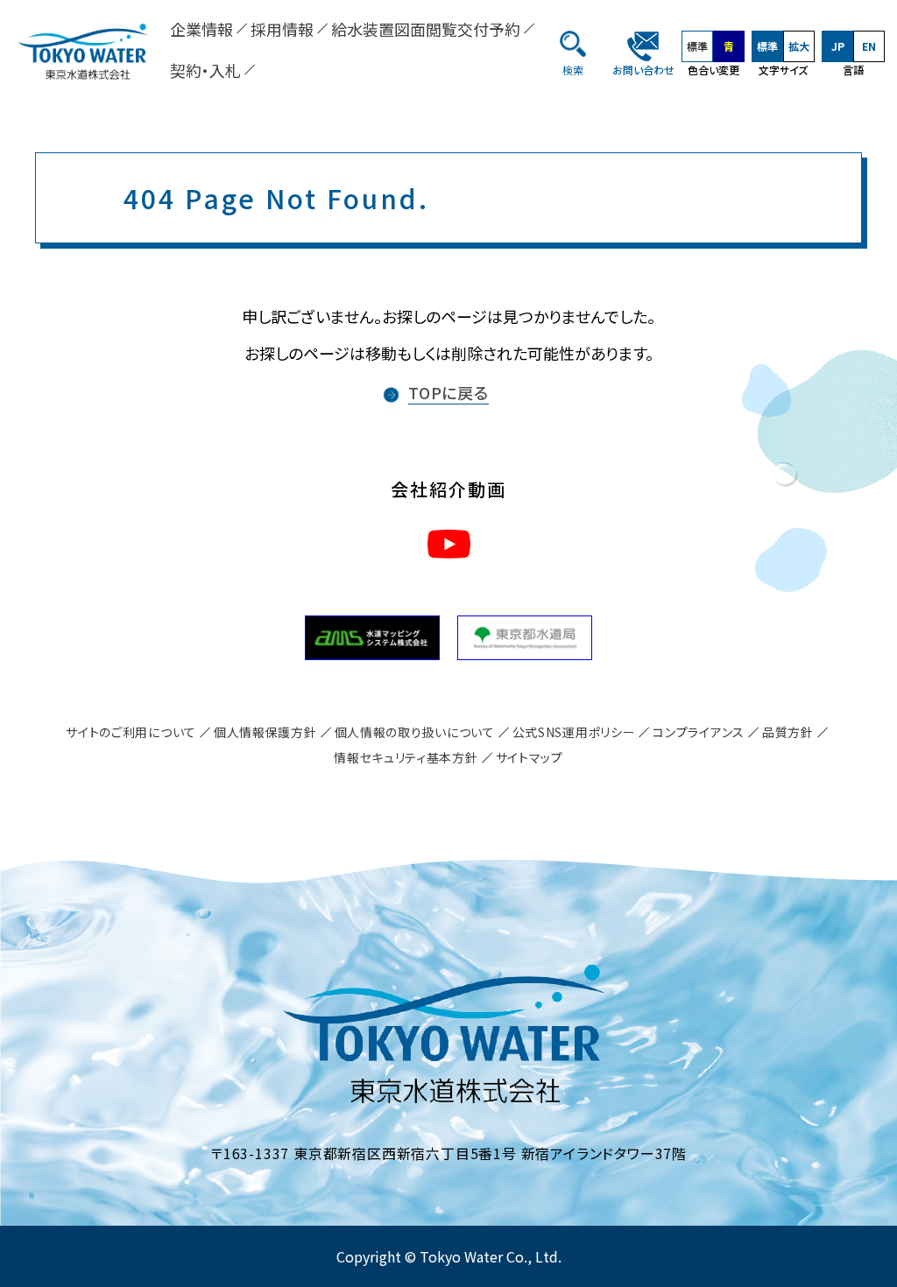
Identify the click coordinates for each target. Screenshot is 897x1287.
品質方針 (788, 732)
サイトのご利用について (131, 732)
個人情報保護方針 (265, 732)
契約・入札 (205, 70)
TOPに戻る (448, 392)
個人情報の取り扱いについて (415, 732)
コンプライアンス (699, 732)
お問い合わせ (643, 69)
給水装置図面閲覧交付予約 (425, 29)
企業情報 (201, 29)
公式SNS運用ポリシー (574, 732)
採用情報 (282, 29)
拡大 (798, 46)
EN (869, 46)
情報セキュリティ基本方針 (405, 757)
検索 (572, 69)
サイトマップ (529, 757)
